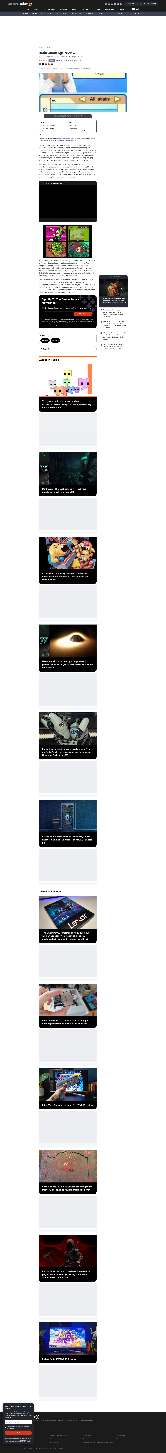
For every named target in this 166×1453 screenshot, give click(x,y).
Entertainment (49, 9)
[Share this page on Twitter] (43, 64)
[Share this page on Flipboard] (49, 64)
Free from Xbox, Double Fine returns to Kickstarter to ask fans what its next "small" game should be (114, 324)
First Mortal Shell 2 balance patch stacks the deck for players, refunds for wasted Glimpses (113, 313)
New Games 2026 (77, 13)
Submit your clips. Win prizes (135, 13)
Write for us (54, 1442)
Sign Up (18, 1433)
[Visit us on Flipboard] (109, 3)
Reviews (51, 60)
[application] (68, 201)
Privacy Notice (52, 321)
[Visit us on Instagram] (118, 3)
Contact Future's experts (59, 1435)
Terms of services (67, 319)
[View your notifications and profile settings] (148, 4)
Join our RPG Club (118, 13)
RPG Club (34, 13)
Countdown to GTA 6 (47, 13)
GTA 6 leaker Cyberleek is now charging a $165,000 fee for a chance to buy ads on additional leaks (114, 302)
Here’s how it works (85, 68)
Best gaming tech (104, 13)
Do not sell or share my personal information (98, 1442)
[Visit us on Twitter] (106, 3)
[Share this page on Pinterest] (46, 64)
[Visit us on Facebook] (115, 3)
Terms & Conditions (13, 1441)
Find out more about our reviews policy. (66, 140)
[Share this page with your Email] (52, 64)
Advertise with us (122, 1439)
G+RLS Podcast (90, 13)
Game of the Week (62, 13)
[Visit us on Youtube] (112, 3)
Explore (121, 9)
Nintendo (45, 340)
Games (36, 9)
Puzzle (48, 47)
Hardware (63, 9)
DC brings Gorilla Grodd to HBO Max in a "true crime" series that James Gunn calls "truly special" (114, 336)
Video (97, 9)
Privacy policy (87, 1435)
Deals (74, 9)
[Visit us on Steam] (121, 3)
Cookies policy (121, 1435)
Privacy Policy (23, 1440)
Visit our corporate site (85, 1421)
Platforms (55, 340)
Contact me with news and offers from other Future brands (18, 1427)
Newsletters (109, 9)
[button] (154, 4)
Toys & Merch (85, 9)
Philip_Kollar (61, 60)
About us (86, 1439)
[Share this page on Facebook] (40, 64)
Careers (53, 1439)
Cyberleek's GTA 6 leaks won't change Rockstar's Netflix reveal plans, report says (114, 346)
